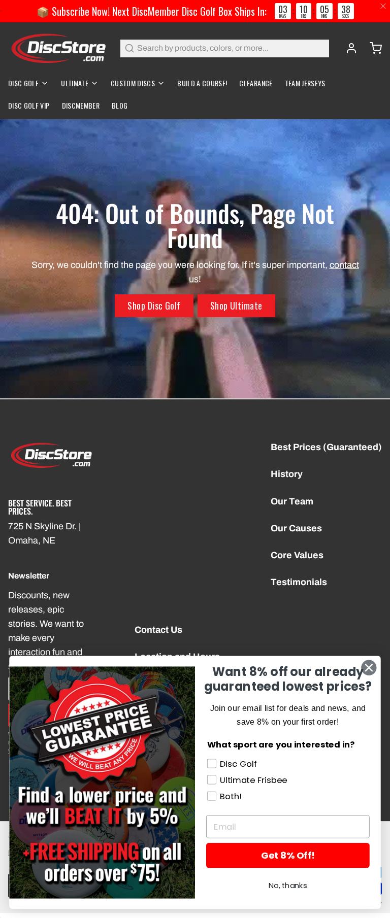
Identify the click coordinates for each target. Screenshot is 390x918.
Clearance (255, 83)
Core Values (297, 555)
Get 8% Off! (287, 855)
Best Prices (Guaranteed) (326, 447)
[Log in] (347, 48)
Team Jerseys (305, 83)
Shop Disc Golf (153, 305)
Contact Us (158, 630)
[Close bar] (383, 6)
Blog (119, 105)
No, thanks (288, 885)
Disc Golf (23, 83)
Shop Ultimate (236, 305)
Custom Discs (133, 83)
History (287, 474)
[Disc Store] (58, 48)
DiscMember (81, 105)
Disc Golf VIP (29, 105)
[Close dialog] (369, 668)
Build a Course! (202, 83)
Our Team (292, 501)
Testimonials (299, 582)
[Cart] (372, 48)
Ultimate (74, 83)
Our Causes (296, 528)
